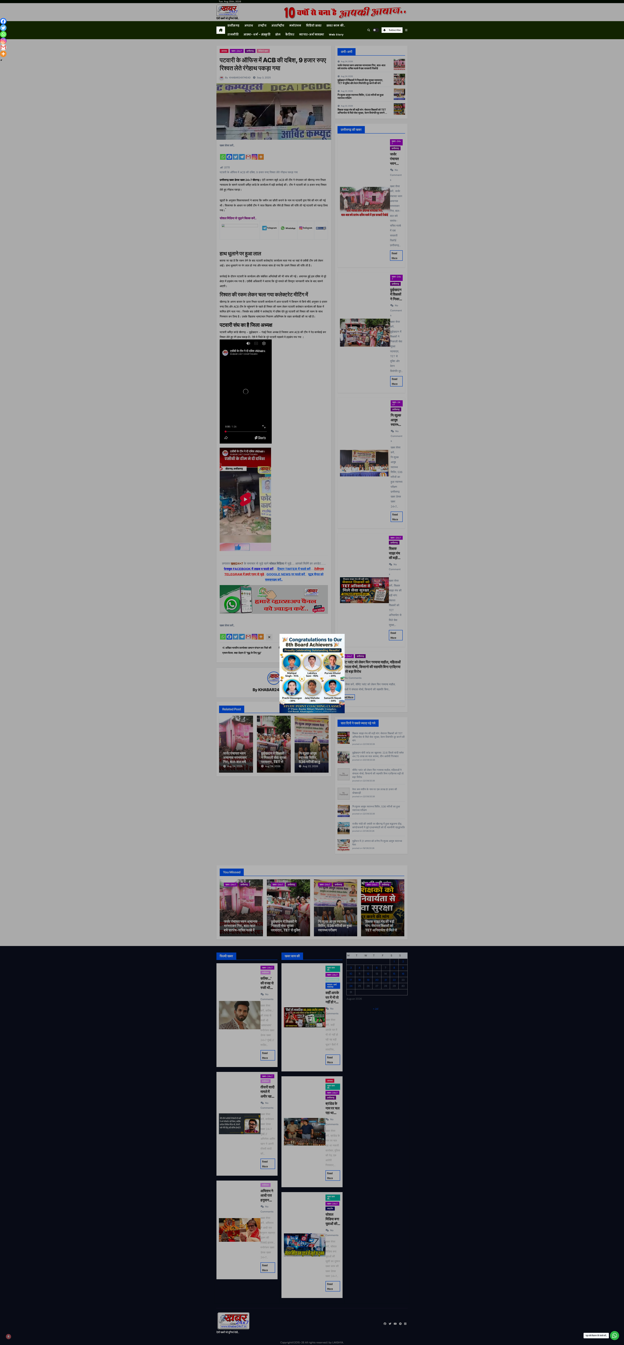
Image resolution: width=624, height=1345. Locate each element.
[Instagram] (3, 41)
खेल (277, 34)
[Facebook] (3, 21)
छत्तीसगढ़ (234, 25)
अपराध (248, 25)
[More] (3, 54)
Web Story (336, 34)
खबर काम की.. (335, 25)
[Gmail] (3, 47)
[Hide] (1, 60)
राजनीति (233, 34)
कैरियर (289, 34)
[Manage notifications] (8, 1336)
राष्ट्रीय (262, 25)
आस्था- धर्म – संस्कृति (256, 34)
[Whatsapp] (3, 34)
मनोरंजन (295, 25)
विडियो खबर (314, 25)
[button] (406, 30)
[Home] (220, 30)
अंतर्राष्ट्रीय (277, 25)
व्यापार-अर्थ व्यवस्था (311, 34)
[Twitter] (3, 28)
